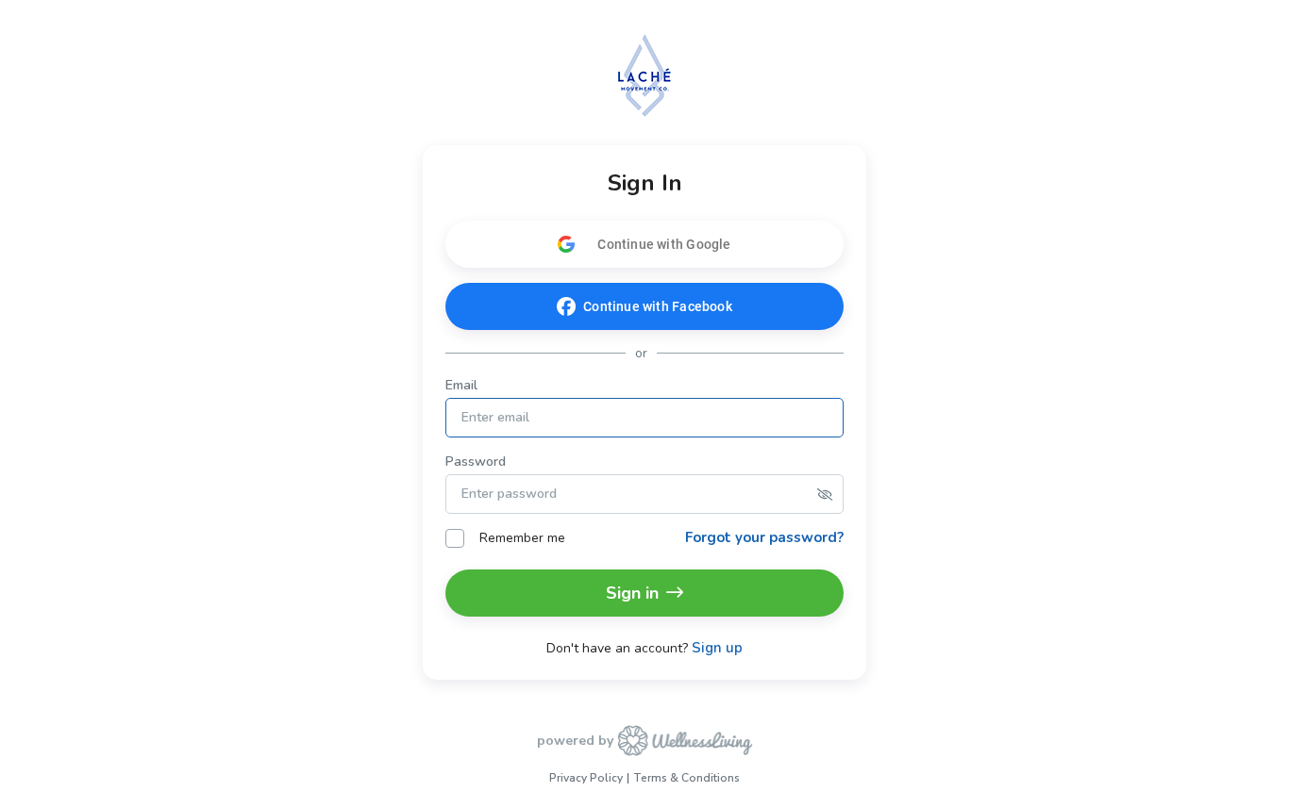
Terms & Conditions (686, 777)
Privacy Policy (586, 777)
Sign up (717, 648)
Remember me (522, 538)
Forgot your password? (764, 537)
